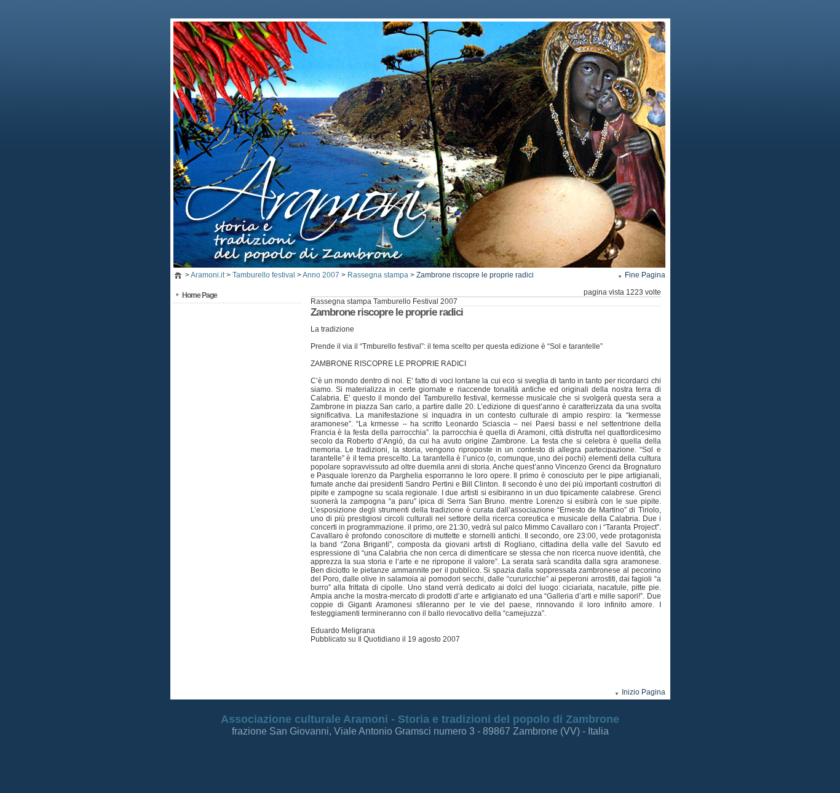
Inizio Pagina (643, 692)
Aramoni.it (207, 275)
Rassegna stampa (377, 275)
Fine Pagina (645, 275)
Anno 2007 (321, 275)
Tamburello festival (263, 275)
